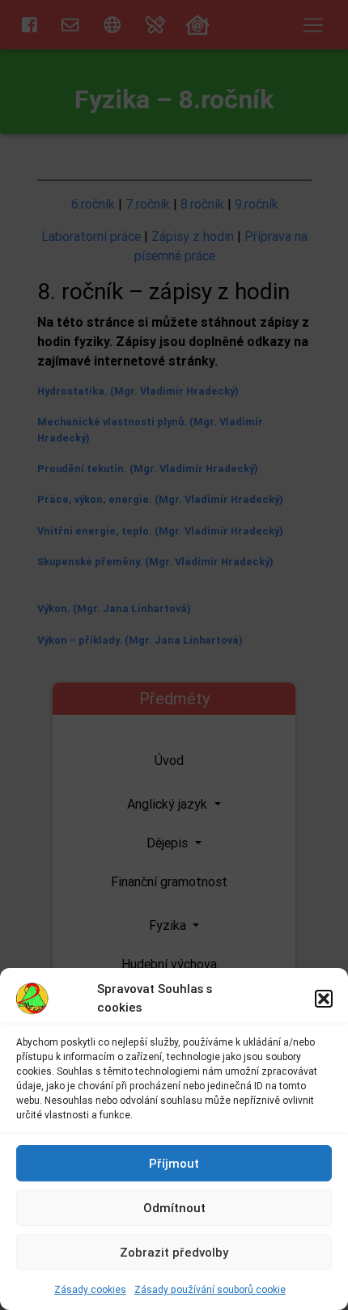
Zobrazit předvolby (174, 1252)
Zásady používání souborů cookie (210, 1289)
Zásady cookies (90, 1289)
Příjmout (174, 1163)
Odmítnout (174, 1207)
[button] (324, 999)
